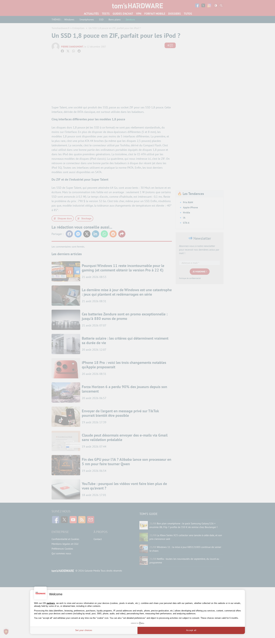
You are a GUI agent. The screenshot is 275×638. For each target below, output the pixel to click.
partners (51, 603)
